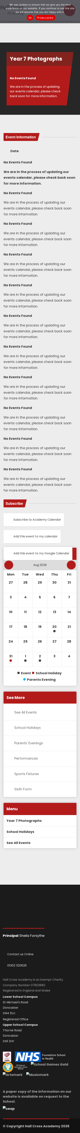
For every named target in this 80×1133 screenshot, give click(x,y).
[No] (75, 11)
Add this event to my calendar (35, 536)
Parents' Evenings (28, 743)
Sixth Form (23, 789)
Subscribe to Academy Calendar (37, 519)
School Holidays (27, 727)
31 (10, 656)
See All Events (25, 712)
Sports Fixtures (26, 774)
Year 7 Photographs (24, 820)
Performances (26, 758)
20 (54, 626)
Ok (30, 17)
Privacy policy (45, 17)
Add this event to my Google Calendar (41, 553)
